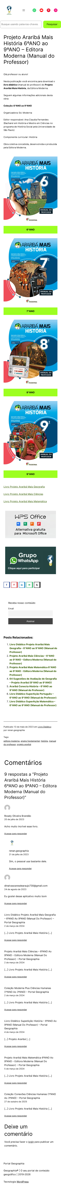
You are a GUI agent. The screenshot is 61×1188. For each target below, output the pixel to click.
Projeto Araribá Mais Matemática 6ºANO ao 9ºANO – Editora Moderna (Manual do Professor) (32, 671)
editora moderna (12, 741)
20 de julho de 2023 (14, 819)
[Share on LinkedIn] (22, 585)
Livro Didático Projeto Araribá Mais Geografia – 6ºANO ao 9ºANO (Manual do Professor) (33, 648)
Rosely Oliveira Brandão (17, 815)
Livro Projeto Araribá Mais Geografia (24, 486)
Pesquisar (52, 24)
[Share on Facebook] (7, 585)
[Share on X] (37, 585)
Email (11, 608)
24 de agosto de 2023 (15, 889)
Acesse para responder (15, 833)
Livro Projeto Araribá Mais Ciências (23, 494)
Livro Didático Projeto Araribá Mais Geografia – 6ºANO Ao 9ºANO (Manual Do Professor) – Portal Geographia (30, 918)
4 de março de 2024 (14, 1032)
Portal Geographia (14, 1163)
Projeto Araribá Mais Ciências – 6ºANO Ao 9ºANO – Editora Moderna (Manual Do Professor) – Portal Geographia (28, 955)
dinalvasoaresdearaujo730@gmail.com (26, 885)
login (31, 1141)
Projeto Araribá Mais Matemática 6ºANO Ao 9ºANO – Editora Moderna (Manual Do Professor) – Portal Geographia (28, 1061)
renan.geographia (19, 850)
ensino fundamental (30, 741)
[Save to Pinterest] (14, 585)
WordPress (23, 1181)
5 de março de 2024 (14, 1068)
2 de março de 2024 (14, 926)
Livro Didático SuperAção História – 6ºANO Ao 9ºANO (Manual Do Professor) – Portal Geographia (30, 1024)
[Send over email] (29, 585)
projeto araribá (24, 744)
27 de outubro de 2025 (15, 1101)
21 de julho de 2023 (19, 854)
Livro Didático (44, 727)
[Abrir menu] (23, 10)
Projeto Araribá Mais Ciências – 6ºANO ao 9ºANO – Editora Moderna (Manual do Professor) (32, 659)
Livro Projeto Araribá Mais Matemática (25, 501)
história (44, 741)
